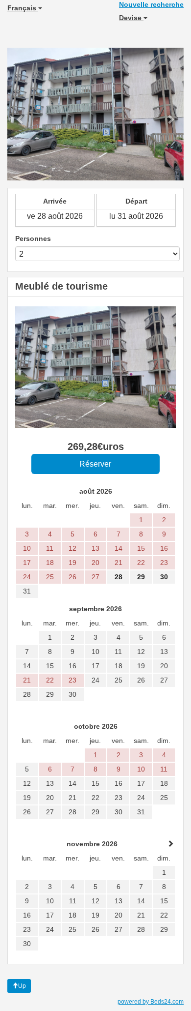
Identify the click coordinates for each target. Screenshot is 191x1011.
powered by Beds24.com (151, 1001)
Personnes (33, 238)
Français (22, 8)
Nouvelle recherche (151, 4)
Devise (131, 18)
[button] (20, 114)
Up (22, 985)
